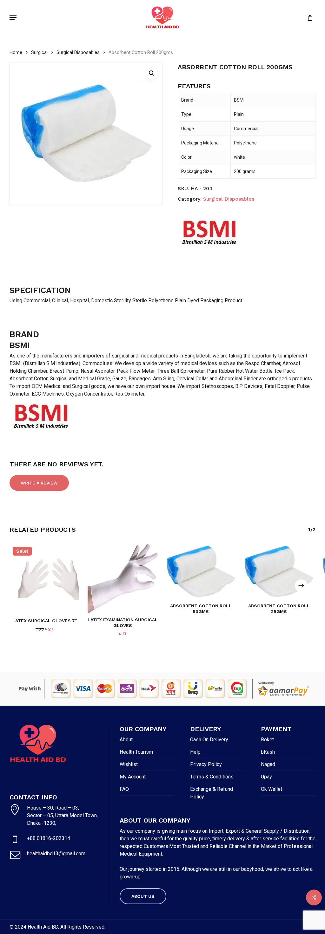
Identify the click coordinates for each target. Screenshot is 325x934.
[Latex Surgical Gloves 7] (45, 579)
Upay (266, 777)
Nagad (268, 764)
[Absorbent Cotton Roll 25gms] (279, 572)
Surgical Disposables (78, 52)
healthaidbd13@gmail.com (56, 854)
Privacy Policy (206, 764)
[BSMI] (209, 232)
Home (16, 52)
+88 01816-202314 (48, 838)
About (126, 740)
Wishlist (129, 764)
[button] (13, 17)
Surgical (39, 52)
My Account (133, 777)
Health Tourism (136, 752)
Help (195, 752)
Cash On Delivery (209, 740)
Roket (267, 740)
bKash (268, 752)
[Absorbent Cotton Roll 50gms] (201, 572)
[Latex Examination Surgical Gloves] (123, 579)
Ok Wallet (271, 789)
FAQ (124, 789)
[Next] (301, 585)
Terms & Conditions (212, 777)
